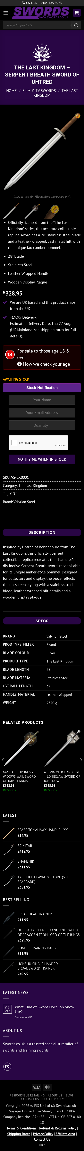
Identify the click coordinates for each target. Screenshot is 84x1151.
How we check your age (46, 364)
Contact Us (30, 1099)
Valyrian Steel (24, 501)
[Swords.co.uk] (41, 12)
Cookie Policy (53, 1099)
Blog (69, 1095)
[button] (6, 12)
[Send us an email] (7, 1067)
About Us (55, 1095)
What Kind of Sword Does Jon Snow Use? (44, 1009)
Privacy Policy (43, 1134)
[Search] (76, 25)
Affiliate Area (65, 1134)
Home (11, 90)
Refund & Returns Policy (57, 1128)
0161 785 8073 (51, 3)
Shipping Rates (18, 1134)
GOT (13, 493)
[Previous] (9, 151)
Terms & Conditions (21, 1128)
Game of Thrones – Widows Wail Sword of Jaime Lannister (19, 776)
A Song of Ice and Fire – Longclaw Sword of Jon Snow (62, 776)
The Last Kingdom (32, 485)
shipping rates (52, 329)
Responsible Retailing (27, 1095)
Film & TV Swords (39, 90)
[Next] (74, 151)
